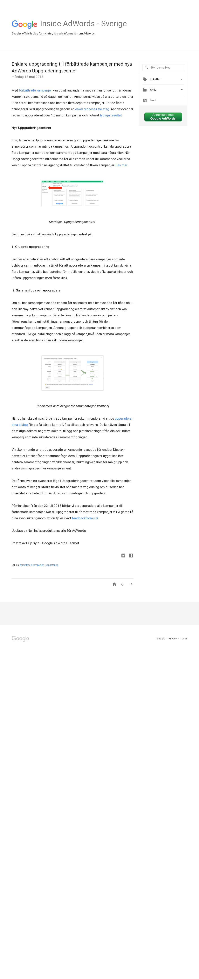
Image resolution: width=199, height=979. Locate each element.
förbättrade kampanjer (35, 90)
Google (161, 638)
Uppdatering (51, 565)
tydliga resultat (111, 115)
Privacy (173, 638)
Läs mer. (121, 165)
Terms (184, 638)
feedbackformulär (85, 518)
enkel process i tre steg (91, 109)
